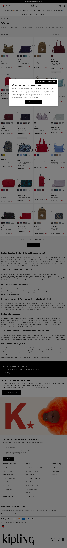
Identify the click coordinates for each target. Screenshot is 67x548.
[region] (33, 92)
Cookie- (51, 89)
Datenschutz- (44, 89)
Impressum (36, 97)
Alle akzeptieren (33, 102)
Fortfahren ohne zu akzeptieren (46, 81)
